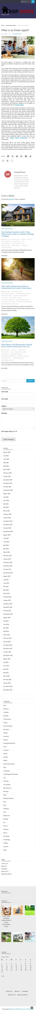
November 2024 (7, 524)
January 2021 (7, 683)
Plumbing (6, 809)
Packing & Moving (8, 798)
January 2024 (7, 559)
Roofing (5, 819)
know (11, 352)
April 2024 (6, 549)
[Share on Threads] (7, 160)
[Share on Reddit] (30, 156)
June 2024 (6, 542)
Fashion (5, 733)
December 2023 (7, 562)
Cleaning (5, 716)
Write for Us (4, 871)
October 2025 (7, 487)
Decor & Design (7, 726)
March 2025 (6, 511)
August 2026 (6, 452)
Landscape (6, 771)
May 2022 (5, 628)
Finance (5, 740)
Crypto (5, 722)
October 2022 (7, 611)
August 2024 (6, 535)
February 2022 (7, 638)
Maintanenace (7, 788)
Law (4, 778)
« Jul (2, 976)
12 (11, 966)
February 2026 (7, 473)
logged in (11, 199)
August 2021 (6, 659)
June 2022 (6, 624)
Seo (4, 822)
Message (4, 413)
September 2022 (8, 614)
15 (25, 966)
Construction (7, 719)
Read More (4, 368)
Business (6, 709)
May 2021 (5, 669)
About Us (4, 866)
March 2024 (6, 552)
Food (4, 747)
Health (5, 760)
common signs (21, 350)
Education (6, 729)
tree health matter (6, 358)
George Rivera (19, 172)
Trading (5, 843)
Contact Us (4, 863)
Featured (6, 736)
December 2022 (7, 604)
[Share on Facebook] (8, 156)
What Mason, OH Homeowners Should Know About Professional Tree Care (16, 345)
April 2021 (6, 672)
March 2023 (6, 593)
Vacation (5, 846)
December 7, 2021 (6, 34)
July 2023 (5, 580)
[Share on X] (12, 156)
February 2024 (7, 555)
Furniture (6, 750)
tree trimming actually (7, 360)
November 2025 (7, 483)
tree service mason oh (18, 358)
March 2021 (6, 676)
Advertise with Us (6, 874)
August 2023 (6, 576)
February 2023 (7, 597)
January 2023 (7, 600)
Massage (5, 791)
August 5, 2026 (6, 350)
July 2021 (5, 662)
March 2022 (6, 635)
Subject (3, 406)
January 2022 (7, 642)
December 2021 (7, 645)
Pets (4, 805)
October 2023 (7, 569)
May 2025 (5, 504)
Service (5, 826)
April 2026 (6, 466)
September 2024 (8, 531)
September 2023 (8, 573)
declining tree (5, 352)
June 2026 (6, 459)
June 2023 (6, 583)
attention (14, 350)
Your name (4, 391)
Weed (5, 850)
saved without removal (23, 356)
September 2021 (8, 655)
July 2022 (5, 621)
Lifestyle (5, 781)
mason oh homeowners (20, 352)
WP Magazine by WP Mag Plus (25, 1009)
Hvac (4, 767)
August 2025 (6, 493)
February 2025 (7, 514)
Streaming (6, 836)
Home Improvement (17, 34)
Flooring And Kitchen (9, 743)
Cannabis (6, 712)
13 (16, 966)
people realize (5, 354)
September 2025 (8, 490)
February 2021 (7, 679)
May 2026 (5, 462)
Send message (9, 439)
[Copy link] (12, 160)
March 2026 (6, 469)
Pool (4, 812)
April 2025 (6, 507)
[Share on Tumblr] (3, 160)
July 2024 (5, 538)
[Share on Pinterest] (26, 156)
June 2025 (6, 500)
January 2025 (7, 518)
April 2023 (6, 590)
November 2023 (7, 566)
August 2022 (6, 617)
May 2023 (5, 586)
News (5, 795)
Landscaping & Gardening (10, 774)
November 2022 (7, 607)
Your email (4, 399)
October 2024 (7, 528)
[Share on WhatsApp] (21, 156)
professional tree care (16, 354)
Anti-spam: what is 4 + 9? (9, 431)
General (5, 757)
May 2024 (5, 545)
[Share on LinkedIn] (17, 156)
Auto (4, 705)
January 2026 (7, 476)
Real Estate (6, 815)
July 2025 (5, 497)
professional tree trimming (8, 356)
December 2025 (7, 480)
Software (5, 829)
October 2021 (7, 652)
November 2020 (7, 690)
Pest (4, 802)
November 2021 (7, 648)
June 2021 (6, 666)
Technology (6, 840)
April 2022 (6, 631)
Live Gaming (6, 784)
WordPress (13, 1009)
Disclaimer (4, 869)
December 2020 (7, 686)
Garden (5, 753)
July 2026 (5, 456)
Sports (5, 833)
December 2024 (7, 521)
